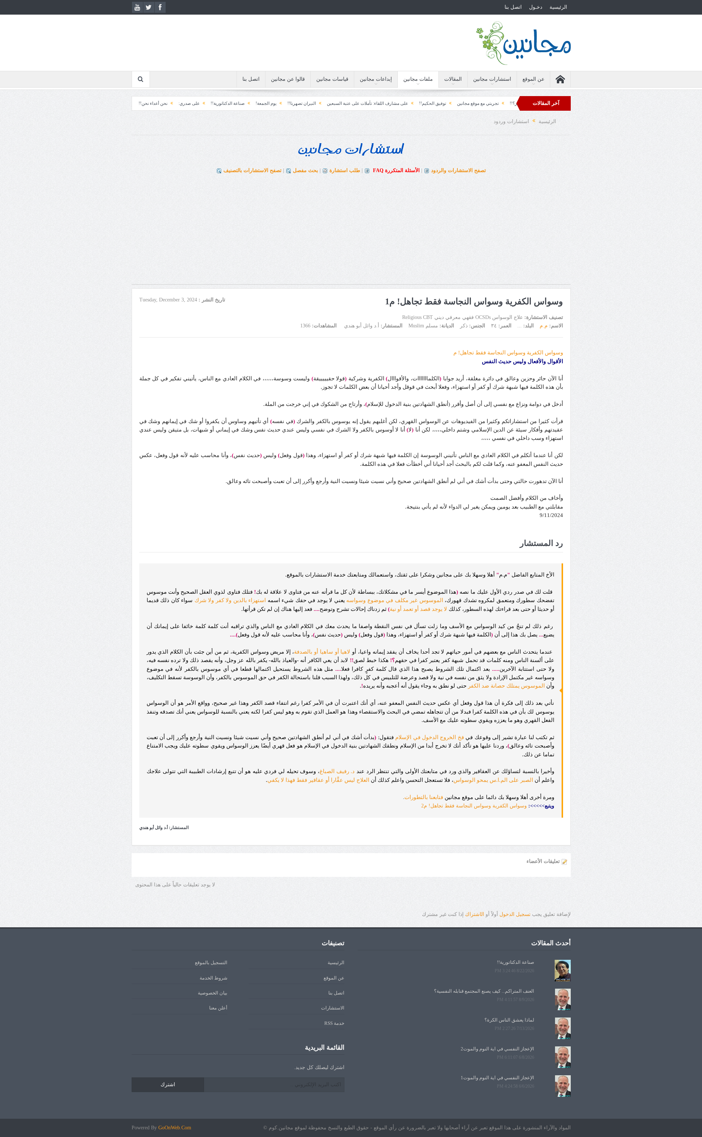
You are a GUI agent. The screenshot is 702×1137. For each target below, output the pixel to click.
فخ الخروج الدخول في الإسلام (429, 737)
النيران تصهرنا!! (335, 103)
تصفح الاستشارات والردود (458, 170)
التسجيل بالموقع (211, 962)
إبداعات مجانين (376, 79)
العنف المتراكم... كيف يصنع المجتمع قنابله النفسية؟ (484, 991)
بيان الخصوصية (212, 993)
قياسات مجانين (332, 79)
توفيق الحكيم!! (466, 103)
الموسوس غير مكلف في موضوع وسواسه (394, 600)
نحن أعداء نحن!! (187, 103)
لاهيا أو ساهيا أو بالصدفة (322, 652)
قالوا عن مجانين (288, 79)
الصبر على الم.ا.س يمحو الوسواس (493, 780)
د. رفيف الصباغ (337, 771)
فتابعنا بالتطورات (423, 797)
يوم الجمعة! (300, 103)
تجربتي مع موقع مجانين (512, 103)
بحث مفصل (305, 170)
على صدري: (223, 103)
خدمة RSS (334, 1023)
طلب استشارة (344, 170)
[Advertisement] (351, 233)
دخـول (535, 7)
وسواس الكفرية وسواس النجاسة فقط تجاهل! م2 (474, 806)
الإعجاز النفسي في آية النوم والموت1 (497, 1077)
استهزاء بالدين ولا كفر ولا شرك (230, 600)
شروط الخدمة (213, 978)
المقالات (453, 79)
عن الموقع (533, 79)
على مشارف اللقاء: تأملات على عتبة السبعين (401, 103)
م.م (544, 325)
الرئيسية (558, 7)
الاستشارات (332, 1008)
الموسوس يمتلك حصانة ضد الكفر (506, 686)
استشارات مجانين (492, 79)
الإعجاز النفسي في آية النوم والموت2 (497, 1049)
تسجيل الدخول (515, 914)
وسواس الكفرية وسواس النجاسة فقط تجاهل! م (508, 352)
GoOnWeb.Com (174, 1127)
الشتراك (474, 914)
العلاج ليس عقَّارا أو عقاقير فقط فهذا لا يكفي (318, 780)
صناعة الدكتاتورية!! (262, 103)
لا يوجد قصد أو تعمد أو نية (418, 609)
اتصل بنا (513, 7)
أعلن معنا (218, 1008)
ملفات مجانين (418, 79)
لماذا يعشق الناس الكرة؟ (509, 1020)
